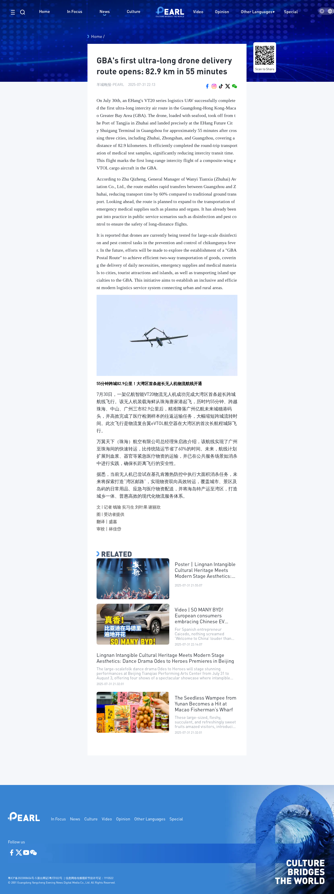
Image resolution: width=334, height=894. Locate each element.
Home (97, 36)
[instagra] (214, 86)
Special (176, 818)
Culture (91, 818)
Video (107, 818)
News (75, 818)
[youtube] (221, 86)
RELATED (116, 554)
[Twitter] (227, 86)
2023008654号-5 (27, 878)
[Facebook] (207, 86)
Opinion (123, 818)
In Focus (58, 818)
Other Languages (256, 11)
